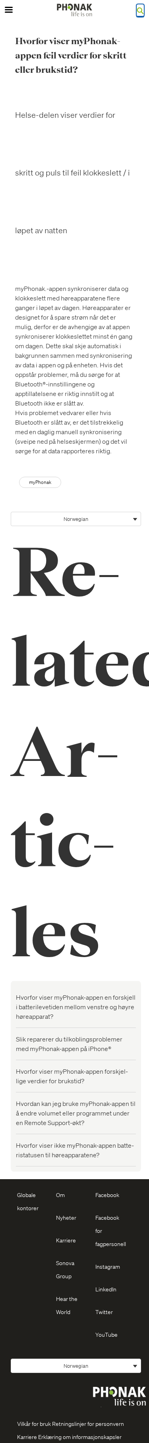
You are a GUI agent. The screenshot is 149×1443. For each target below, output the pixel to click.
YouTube (106, 1334)
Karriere (66, 1240)
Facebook (107, 1194)
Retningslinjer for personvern (88, 1423)
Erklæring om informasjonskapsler (80, 1436)
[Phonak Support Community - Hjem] (75, 10)
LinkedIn (105, 1289)
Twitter (104, 1311)
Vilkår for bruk (34, 1423)
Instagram (107, 1266)
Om (60, 1194)
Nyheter (66, 1217)
